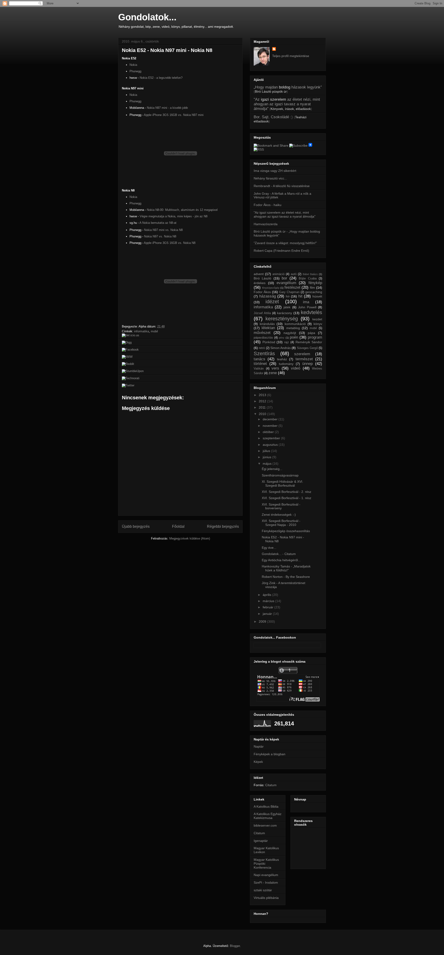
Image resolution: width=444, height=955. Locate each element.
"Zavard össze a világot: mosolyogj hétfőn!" (285, 243)
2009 (263, 621)
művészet (262, 332)
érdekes (259, 283)
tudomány (286, 364)
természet (304, 359)
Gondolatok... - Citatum (279, 554)
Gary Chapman (289, 292)
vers (275, 368)
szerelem (302, 354)
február (268, 607)
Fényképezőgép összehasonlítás (286, 531)
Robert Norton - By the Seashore (286, 577)
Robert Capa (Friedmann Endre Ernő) (281, 250)
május (267, 463)
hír (288, 296)
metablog (293, 328)
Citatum (271, 785)
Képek (258, 762)
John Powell (307, 307)
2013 (263, 395)
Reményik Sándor (309, 342)
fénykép (315, 283)
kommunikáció (295, 324)
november (270, 425)
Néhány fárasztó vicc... (270, 178)
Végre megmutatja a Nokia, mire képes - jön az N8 (173, 216)
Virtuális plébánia (266, 898)
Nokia (133, 65)
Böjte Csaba (307, 278)
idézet (272, 301)
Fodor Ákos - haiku (267, 205)
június (267, 457)
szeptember (272, 438)
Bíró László (262, 278)
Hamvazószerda (266, 224)
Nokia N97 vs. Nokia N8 (160, 236)
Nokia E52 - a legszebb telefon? (161, 77)
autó (293, 274)
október (269, 432)
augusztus (271, 444)
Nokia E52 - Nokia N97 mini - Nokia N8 (167, 50)
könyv (318, 324)
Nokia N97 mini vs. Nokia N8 (163, 230)
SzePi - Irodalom (266, 882)
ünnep (307, 363)
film (312, 287)
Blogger (235, 946)
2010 (263, 414)
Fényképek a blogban (269, 754)
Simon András (280, 348)
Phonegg (135, 71)
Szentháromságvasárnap (280, 475)
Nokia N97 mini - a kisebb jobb (167, 107)
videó (295, 368)
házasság (267, 296)
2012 (263, 401)
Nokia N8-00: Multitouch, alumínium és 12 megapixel (182, 210)
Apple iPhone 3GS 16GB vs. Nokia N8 (169, 243)
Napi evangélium (266, 875)
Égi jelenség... (272, 469)
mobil (154, 331)
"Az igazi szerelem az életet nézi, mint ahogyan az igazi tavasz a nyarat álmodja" (284, 214)
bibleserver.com (265, 825)
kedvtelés (311, 312)
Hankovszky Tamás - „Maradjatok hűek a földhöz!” (286, 568)
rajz (286, 342)
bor (284, 278)
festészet (292, 287)
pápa (311, 333)
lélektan (268, 328)
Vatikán (259, 368)
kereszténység (281, 318)
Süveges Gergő (307, 348)
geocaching (313, 292)
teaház (282, 359)
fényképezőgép (270, 287)
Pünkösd (268, 342)
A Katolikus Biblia (266, 806)
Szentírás (264, 353)
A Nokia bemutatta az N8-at (157, 222)
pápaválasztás (263, 337)
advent (259, 274)
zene (272, 373)
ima (306, 302)
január (268, 613)
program (315, 337)
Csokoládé (280, 117)
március (269, 601)
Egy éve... (269, 547)
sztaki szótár (263, 890)
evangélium (286, 283)
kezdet (317, 319)
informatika (141, 331)
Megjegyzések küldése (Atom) (189, 538)
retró (262, 348)
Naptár (259, 746)
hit (300, 296)
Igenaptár (261, 841)
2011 (263, 407)
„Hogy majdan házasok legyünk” (288, 87)
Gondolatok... (147, 17)
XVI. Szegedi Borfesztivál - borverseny (281, 506)
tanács (259, 359)
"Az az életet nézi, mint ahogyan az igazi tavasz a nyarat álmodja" (287, 104)
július (267, 451)
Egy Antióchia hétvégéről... (281, 560)
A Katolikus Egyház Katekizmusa (267, 816)
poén (294, 337)
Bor (256, 117)
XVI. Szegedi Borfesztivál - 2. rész (286, 492)
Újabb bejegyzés (136, 526)
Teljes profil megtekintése (290, 56)
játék (287, 307)
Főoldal (178, 526)
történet (260, 363)
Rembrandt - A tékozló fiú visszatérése (282, 186)
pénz (281, 337)
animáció (278, 274)
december (270, 419)
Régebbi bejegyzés (223, 526)
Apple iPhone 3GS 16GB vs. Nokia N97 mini (174, 115)
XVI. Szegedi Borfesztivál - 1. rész (286, 498)
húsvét (317, 296)
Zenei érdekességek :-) (279, 514)
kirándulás (267, 324)
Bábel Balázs (310, 274)
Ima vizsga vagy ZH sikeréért (275, 171)
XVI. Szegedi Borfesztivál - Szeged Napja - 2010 (281, 523)
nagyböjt (290, 333)
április (267, 595)
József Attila (262, 313)
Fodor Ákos (262, 292)
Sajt (265, 117)
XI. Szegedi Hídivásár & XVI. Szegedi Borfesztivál (282, 483)
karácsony (284, 313)
